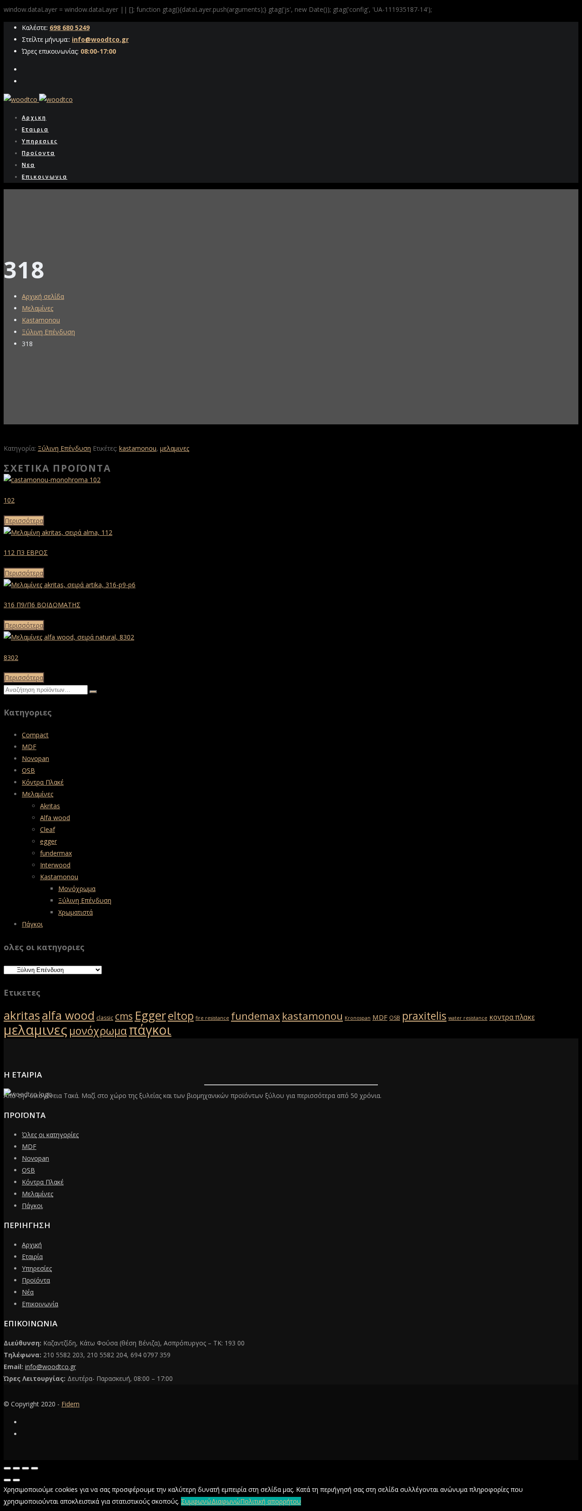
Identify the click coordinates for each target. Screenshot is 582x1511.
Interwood (55, 865)
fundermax (56, 853)
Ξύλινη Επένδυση (48, 331)
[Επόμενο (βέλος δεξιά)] (16, 1480)
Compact (35, 734)
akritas (22, 1015)
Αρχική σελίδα (43, 296)
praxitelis (424, 1016)
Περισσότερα (24, 520)
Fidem (70, 1404)
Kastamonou (41, 320)
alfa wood (68, 1015)
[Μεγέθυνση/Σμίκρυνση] (7, 1468)
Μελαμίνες (37, 308)
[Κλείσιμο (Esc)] (34, 1468)
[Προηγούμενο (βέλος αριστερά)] (7, 1480)
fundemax (255, 1016)
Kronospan (358, 1018)
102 (9, 500)
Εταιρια (35, 129)
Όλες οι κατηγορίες (50, 1134)
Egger (150, 1015)
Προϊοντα (38, 153)
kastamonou (137, 448)
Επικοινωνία (40, 1303)
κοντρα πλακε (512, 1017)
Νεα (28, 165)
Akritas (50, 805)
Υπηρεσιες (40, 141)
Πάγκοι (32, 924)
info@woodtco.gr (100, 39)
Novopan (35, 758)
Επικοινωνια (44, 177)
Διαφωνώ (225, 1501)
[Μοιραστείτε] (25, 1468)
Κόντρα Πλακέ (43, 782)
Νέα (28, 1292)
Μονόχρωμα (76, 888)
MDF (29, 746)
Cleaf (47, 829)
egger (48, 841)
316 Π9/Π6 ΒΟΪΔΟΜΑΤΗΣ (42, 604)
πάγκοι (150, 1029)
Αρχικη (34, 117)
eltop (181, 1015)
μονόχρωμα (98, 1030)
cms (124, 1016)
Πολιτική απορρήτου (270, 1501)
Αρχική (32, 1244)
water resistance (467, 1018)
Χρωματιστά (75, 912)
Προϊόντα (36, 1280)
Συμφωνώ (196, 1501)
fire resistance (212, 1018)
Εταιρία (32, 1256)
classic (104, 1018)
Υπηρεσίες (37, 1268)
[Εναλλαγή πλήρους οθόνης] (16, 1468)
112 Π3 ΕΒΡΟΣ (26, 552)
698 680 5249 (70, 27)
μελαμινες (174, 448)
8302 (11, 657)
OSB (28, 770)
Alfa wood (55, 817)
